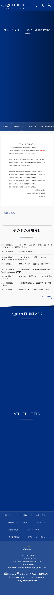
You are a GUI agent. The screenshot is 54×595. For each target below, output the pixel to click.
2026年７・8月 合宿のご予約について (34, 264)
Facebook (11, 574)
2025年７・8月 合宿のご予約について (34, 289)
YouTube (46, 574)
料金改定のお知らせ (26, 251)
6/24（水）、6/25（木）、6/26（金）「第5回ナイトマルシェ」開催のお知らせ (26, 246)
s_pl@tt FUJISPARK (15, 5)
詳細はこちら (8, 213)
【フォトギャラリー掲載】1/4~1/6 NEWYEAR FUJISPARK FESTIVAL (23, 258)
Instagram (24, 574)
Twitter (35, 574)
